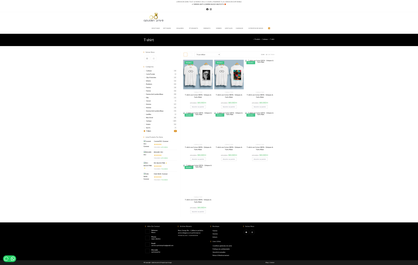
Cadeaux (196, 92)
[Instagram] (154, 58)
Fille (147, 97)
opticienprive (155, 252)
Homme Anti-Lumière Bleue (154, 111)
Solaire (148, 124)
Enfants (148, 81)
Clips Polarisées (151, 77)
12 (266, 54)
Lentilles (148, 114)
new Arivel (149, 117)
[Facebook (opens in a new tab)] (207, 9)
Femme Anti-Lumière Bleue (154, 94)
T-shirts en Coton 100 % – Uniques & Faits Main (198, 96)
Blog (267, 262)
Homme (148, 104)
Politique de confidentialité (221, 249)
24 (269, 54)
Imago (170, 262)
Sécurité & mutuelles (219, 252)
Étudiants (149, 84)
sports (148, 128)
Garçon (148, 101)
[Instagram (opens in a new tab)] (210, 9)
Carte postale (150, 74)
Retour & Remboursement (221, 255)
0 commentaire (193, 235)
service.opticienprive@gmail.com (162, 245)
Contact (272, 262)
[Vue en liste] (190, 54)
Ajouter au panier (198, 107)
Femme (148, 87)
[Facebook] (147, 58)
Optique (148, 121)
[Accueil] (251, 39)
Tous (272, 54)
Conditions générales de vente (222, 246)
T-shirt (272, 39)
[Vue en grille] (185, 54)
